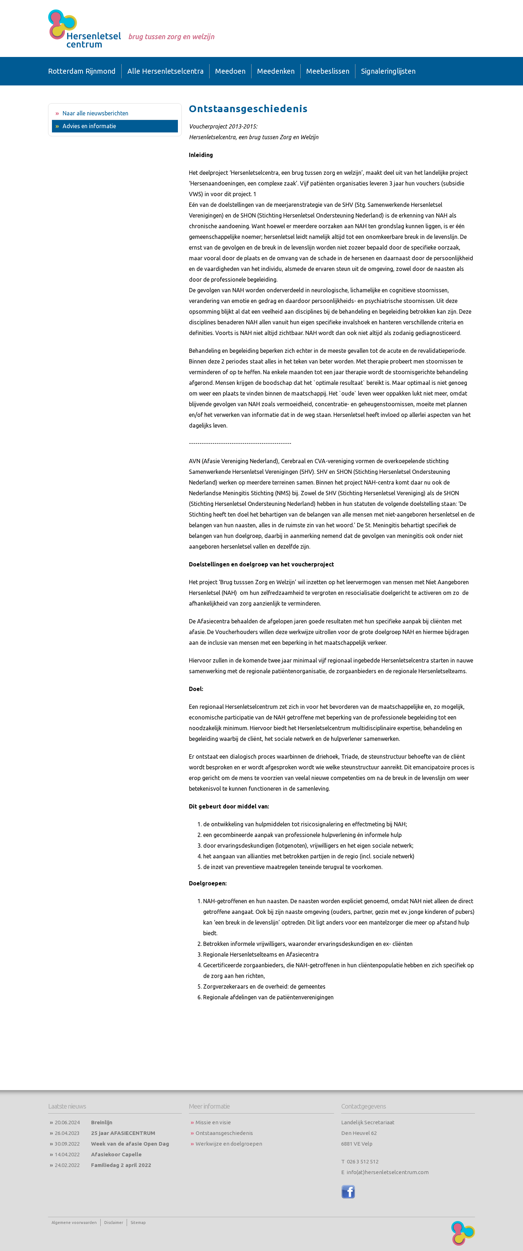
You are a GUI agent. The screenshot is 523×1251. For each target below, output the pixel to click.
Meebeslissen (327, 71)
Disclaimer (113, 1222)
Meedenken (276, 71)
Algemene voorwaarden (74, 1222)
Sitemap (138, 1222)
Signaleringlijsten (388, 71)
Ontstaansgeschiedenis (224, 1133)
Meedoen (230, 71)
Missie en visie (213, 1122)
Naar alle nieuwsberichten (95, 113)
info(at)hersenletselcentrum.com (388, 1172)
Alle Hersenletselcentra (165, 71)
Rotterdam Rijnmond (82, 71)
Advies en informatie (89, 126)
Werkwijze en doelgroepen (229, 1144)
